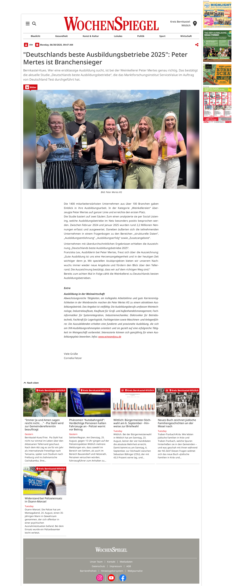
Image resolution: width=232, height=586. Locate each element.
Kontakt (111, 561)
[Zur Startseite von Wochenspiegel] (111, 23)
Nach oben (32, 382)
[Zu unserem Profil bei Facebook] (122, 577)
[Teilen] (196, 45)
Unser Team (96, 561)
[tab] (30, 87)
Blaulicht (35, 36)
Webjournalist (135, 570)
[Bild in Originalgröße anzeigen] (111, 139)
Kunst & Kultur (91, 36)
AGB (128, 566)
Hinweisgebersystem (112, 570)
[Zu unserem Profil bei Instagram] (99, 577)
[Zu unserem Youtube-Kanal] (111, 577)
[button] (28, 23)
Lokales (118, 36)
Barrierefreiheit (88, 570)
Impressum (116, 566)
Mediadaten (126, 561)
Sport (162, 36)
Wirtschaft (186, 36)
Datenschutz (98, 566)
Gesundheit (61, 36)
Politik (140, 36)
